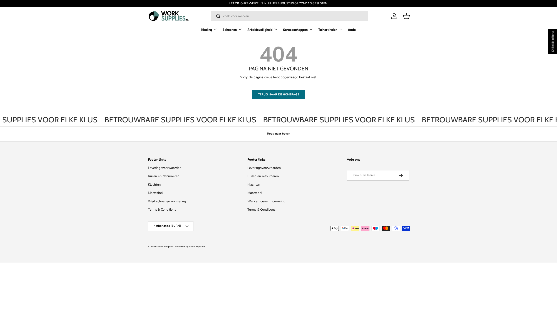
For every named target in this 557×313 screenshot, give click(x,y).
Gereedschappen (295, 30)
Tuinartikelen (327, 30)
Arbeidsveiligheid (259, 30)
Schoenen (230, 30)
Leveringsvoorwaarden (164, 168)
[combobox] (289, 16)
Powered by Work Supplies (190, 246)
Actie (352, 30)
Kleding (206, 30)
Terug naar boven (278, 134)
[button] (406, 16)
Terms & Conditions (162, 209)
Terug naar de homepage (278, 95)
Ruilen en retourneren (164, 176)
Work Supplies (165, 246)
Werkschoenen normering (167, 201)
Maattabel (155, 193)
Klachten (154, 184)
